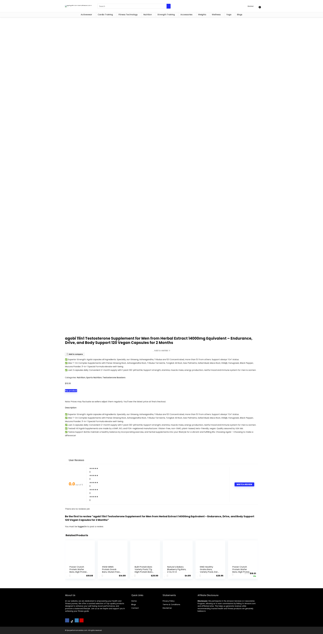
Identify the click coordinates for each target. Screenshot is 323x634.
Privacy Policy (168, 601)
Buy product (71, 390)
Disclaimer (167, 608)
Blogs (239, 14)
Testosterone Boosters (114, 377)
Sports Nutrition (94, 377)
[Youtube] (81, 620)
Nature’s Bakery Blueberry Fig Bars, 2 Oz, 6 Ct (176, 569)
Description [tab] (70, 407)
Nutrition (147, 14)
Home (134, 601)
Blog (133, 604)
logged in (82, 526)
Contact (135, 608)
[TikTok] (72, 622)
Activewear (86, 14)
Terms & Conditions (171, 604)
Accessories (186, 14)
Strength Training (166, 14)
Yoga (228, 14)
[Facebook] (67, 620)
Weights (202, 14)
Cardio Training (105, 14)
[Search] (169, 6)
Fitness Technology (128, 14)
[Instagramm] (77, 620)
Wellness (216, 14)
